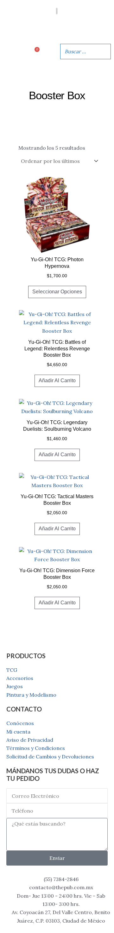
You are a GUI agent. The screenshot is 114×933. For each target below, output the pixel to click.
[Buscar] (104, 51)
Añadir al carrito (57, 380)
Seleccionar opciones (57, 291)
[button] (57, 29)
